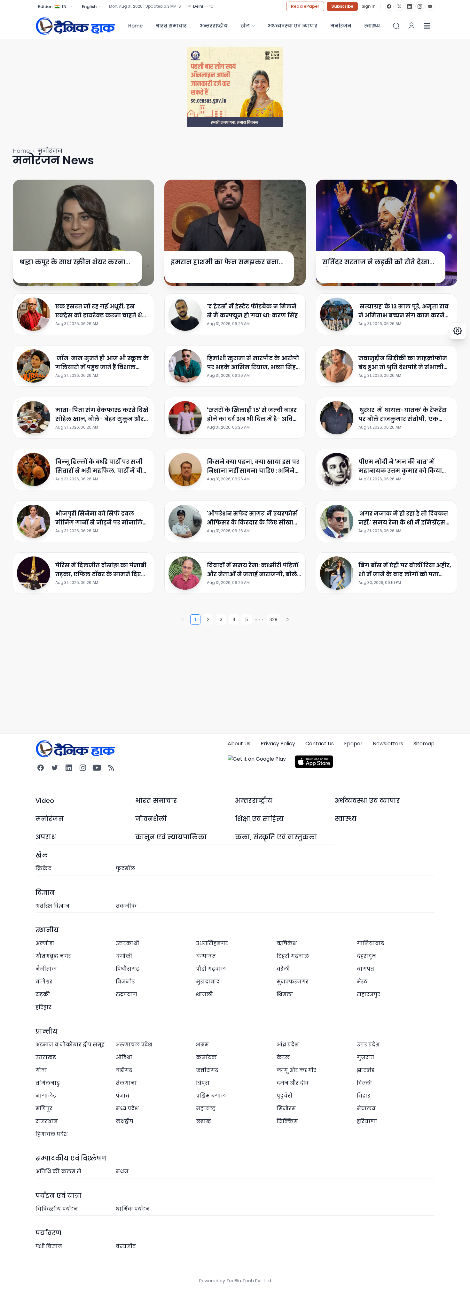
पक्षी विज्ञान (48, 1246)
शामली (204, 994)
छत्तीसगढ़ (207, 1070)
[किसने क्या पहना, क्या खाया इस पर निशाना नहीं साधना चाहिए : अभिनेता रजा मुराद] (185, 469)
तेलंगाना (126, 1083)
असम (202, 1044)
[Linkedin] (69, 768)
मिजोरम (286, 1108)
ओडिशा (124, 1057)
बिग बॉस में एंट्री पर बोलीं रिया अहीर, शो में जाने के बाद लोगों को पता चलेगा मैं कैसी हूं (404, 570)
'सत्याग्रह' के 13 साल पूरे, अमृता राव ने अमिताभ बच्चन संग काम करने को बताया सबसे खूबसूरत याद (403, 311)
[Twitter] (55, 768)
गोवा (41, 1070)
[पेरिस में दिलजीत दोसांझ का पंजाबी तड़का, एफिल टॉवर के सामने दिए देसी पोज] (33, 573)
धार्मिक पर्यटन (133, 1209)
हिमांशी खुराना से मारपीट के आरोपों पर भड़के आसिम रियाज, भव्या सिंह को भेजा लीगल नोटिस (253, 363)
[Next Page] (287, 619)
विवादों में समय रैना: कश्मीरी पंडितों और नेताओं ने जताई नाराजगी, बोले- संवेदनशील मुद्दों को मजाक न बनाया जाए (254, 570)
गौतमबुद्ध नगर (53, 956)
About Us (239, 743)
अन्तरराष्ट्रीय (214, 25)
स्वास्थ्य (345, 818)
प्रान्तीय (46, 1031)
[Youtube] (97, 768)
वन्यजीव (126, 1246)
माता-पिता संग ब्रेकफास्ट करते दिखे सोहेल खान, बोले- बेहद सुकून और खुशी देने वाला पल (101, 414)
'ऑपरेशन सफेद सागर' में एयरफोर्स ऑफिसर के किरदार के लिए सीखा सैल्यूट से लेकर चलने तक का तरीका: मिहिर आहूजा (252, 518)
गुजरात (365, 1057)
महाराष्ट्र (205, 1108)
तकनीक (126, 906)
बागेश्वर (43, 981)
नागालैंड (45, 1095)
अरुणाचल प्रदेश (134, 1044)
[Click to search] (396, 26)
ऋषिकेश (287, 943)
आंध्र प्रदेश (288, 1044)
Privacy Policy (278, 743)
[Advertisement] (204, 675)
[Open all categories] (427, 26)
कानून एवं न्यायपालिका (171, 837)
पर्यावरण (48, 1233)
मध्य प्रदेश (127, 1108)
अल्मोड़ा (44, 943)
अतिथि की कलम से (58, 1171)
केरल (283, 1057)
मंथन (122, 1171)
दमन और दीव (293, 1083)
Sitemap (424, 743)
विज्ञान (45, 892)
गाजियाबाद (370, 943)
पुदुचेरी (284, 1095)
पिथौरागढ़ (127, 969)
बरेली (283, 969)
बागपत (365, 969)
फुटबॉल (125, 868)
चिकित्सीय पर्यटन (56, 1209)
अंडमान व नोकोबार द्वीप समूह (70, 1044)
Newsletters (388, 743)
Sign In (368, 6)
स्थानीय (47, 930)
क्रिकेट (43, 868)
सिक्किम (287, 1121)
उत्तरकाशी (127, 943)
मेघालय (366, 1108)
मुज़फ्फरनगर (293, 981)
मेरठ (362, 981)
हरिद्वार (43, 1007)
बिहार (363, 1095)
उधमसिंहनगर (212, 943)
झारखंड (365, 1070)
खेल (245, 25)
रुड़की (42, 994)
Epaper (353, 743)
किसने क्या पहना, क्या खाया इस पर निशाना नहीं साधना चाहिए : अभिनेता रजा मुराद (254, 466)
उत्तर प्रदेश (368, 1044)
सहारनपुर (368, 994)
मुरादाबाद (208, 981)
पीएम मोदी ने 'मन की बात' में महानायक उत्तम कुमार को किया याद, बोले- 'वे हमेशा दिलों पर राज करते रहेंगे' (401, 466)
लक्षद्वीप (124, 1121)
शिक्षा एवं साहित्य (259, 818)
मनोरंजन (340, 25)
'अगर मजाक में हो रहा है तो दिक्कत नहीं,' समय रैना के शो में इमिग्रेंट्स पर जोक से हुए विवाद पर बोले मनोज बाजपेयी (405, 518)
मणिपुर (43, 1108)
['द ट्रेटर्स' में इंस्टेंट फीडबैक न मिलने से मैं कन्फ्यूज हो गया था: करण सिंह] (185, 314)
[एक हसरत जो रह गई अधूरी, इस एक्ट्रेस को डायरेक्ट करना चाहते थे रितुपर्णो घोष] (33, 314)
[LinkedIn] (409, 6)
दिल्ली (364, 1083)
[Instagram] (419, 6)
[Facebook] (389, 6)
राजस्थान (46, 1121)
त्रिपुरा (203, 1083)
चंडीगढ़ (124, 1070)
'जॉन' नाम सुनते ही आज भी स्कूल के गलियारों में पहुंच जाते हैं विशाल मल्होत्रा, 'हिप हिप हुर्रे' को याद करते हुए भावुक (102, 363)
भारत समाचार (171, 25)
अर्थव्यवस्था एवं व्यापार (292, 25)
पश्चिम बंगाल (211, 1095)
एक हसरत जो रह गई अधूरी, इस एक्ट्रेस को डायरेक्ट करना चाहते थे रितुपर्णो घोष (98, 311)
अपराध (45, 837)
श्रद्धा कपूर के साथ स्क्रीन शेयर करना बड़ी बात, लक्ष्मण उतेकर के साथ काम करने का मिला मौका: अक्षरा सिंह (72, 262)
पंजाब (122, 1095)
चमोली (124, 956)
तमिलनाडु (47, 1083)
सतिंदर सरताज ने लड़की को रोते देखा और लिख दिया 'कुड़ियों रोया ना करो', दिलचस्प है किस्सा (375, 262)
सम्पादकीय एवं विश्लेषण (71, 1158)
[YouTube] (430, 6)
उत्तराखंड (45, 1057)
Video (44, 800)
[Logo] (75, 26)
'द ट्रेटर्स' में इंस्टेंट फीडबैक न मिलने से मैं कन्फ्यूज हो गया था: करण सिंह (252, 310)
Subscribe (342, 6)
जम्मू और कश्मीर (296, 1070)
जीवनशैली (151, 818)
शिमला (285, 994)
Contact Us (319, 743)
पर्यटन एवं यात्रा (58, 1195)
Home (135, 25)
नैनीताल (46, 969)
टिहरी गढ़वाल (293, 956)
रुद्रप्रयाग (126, 994)
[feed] (111, 768)
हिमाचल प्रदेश (51, 1134)
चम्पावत (206, 956)
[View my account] (411, 26)
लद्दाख (203, 1121)
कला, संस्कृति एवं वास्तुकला (276, 837)
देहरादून (366, 956)
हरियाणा (367, 1121)
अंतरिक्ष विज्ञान (52, 906)
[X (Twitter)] (399, 6)
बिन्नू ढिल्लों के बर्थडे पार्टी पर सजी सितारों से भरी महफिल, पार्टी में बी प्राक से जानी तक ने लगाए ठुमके (99, 466)
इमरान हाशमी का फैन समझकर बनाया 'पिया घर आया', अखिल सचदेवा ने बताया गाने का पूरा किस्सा (228, 262)
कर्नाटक (206, 1057)
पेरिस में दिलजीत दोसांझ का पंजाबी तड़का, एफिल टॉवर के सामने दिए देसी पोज (100, 570)
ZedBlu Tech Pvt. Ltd (248, 1280)
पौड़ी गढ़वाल (211, 969)
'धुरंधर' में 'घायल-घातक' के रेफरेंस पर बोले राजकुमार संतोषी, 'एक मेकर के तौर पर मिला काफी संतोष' (403, 414)
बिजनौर (125, 981)
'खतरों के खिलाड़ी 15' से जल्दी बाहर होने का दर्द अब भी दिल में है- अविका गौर (253, 414)
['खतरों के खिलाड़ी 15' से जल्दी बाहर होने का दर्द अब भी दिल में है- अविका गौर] (185, 417)
